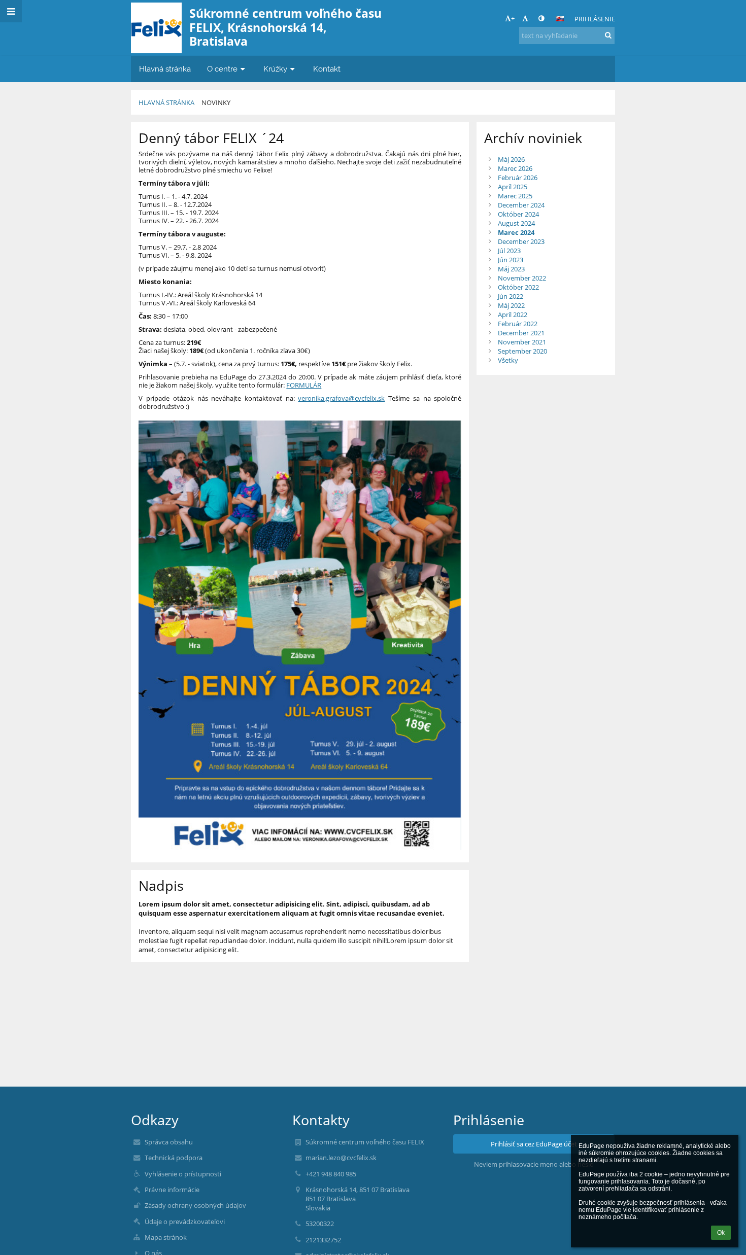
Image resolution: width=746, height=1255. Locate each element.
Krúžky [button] (275, 68)
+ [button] (513, 18)
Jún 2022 (510, 296)
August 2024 (516, 223)
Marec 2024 (516, 232)
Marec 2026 (515, 168)
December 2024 (521, 205)
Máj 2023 (511, 268)
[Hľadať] (608, 35)
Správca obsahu (169, 1141)
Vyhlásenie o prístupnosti (183, 1173)
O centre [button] (222, 68)
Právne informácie (172, 1189)
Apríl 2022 (512, 314)
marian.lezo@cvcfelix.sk (341, 1157)
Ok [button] (721, 1232)
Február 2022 (517, 323)
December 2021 (521, 332)
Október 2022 (518, 287)
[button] (541, 18)
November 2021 (522, 341)
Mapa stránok (166, 1237)
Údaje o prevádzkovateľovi (185, 1221)
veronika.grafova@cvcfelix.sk (341, 398)
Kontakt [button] (327, 68)
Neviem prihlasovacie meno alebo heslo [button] (534, 1164)
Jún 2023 (510, 259)
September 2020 (522, 351)
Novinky (215, 102)
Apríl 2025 (512, 186)
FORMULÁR (303, 385)
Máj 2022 (511, 305)
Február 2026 (517, 177)
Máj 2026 (511, 159)
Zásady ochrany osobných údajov (195, 1205)
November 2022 (522, 278)
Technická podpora (173, 1157)
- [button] (529, 18)
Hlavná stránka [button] (165, 68)
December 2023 (521, 241)
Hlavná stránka (166, 102)
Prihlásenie (594, 18)
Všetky (508, 360)
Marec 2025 (515, 195)
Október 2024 (518, 214)
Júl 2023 (509, 250)
